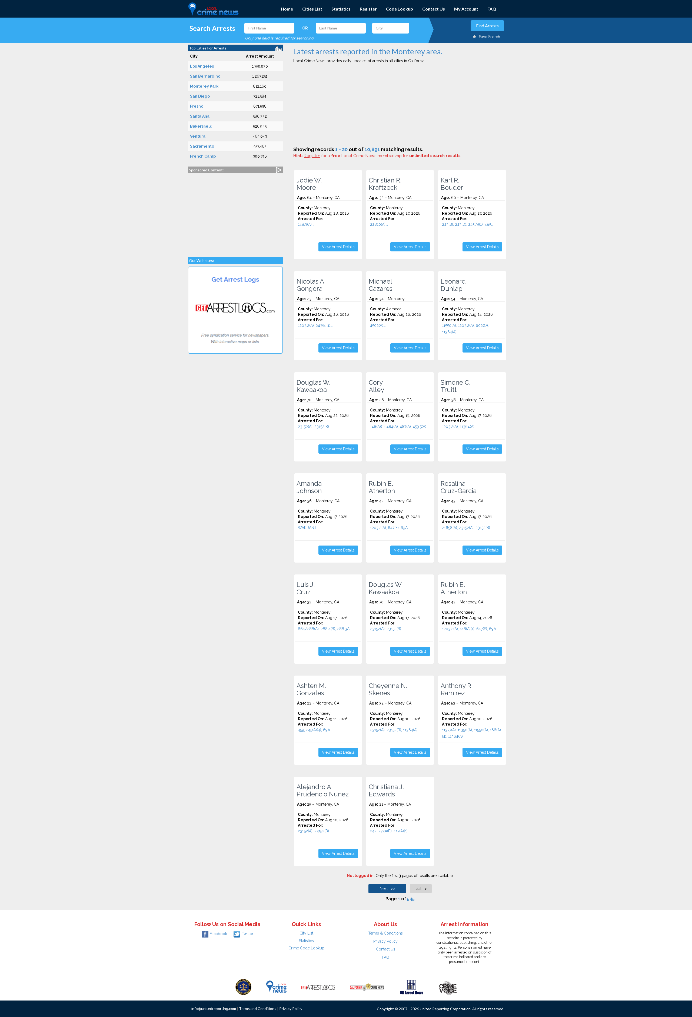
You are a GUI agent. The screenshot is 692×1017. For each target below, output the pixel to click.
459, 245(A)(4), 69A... (315, 730)
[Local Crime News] (276, 987)
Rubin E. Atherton (382, 487)
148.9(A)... (306, 224)
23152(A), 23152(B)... (314, 426)
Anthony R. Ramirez (457, 689)
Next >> (387, 888)
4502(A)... (378, 325)
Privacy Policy (385, 941)
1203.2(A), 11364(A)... (459, 426)
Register (368, 8)
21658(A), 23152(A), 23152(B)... (467, 528)
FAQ (491, 8)
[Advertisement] (235, 212)
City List (306, 933)
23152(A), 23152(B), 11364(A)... (395, 730)
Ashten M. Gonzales (311, 689)
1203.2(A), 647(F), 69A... (390, 528)
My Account (466, 8)
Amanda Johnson (309, 487)
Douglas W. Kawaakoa (313, 386)
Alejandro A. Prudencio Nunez (323, 790)
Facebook (218, 934)
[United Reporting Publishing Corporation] (243, 987)
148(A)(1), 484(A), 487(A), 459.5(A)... (399, 426)
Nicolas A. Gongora (311, 285)
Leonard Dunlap (453, 285)
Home (287, 8)
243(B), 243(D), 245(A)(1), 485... (468, 224)
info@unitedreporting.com (213, 1008)
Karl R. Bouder (452, 184)
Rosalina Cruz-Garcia (459, 487)
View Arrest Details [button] (338, 247)
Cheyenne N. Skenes (388, 689)
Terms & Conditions (385, 933)
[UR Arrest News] (411, 987)
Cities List (312, 8)
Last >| (421, 888)
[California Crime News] (367, 987)
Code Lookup (399, 8)
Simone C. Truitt (455, 386)
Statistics (341, 8)
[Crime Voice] (448, 987)
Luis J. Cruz (306, 588)
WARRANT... (308, 528)
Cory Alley (376, 386)
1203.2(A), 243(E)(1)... (315, 325)
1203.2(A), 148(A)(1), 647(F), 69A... (470, 629)
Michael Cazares (380, 285)
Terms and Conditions (257, 1008)
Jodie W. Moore (309, 184)
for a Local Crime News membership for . (382, 155)
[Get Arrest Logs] (318, 987)
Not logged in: (361, 875)
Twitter (247, 934)
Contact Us (433, 8)
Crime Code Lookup (306, 948)
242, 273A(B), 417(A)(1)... (390, 831)
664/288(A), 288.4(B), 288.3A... (325, 629)
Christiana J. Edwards (386, 790)
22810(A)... (379, 224)
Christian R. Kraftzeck (385, 184)
